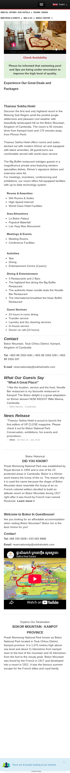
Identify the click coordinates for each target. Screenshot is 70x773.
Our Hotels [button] (24, 12)
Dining (44, 12)
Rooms (36, 12)
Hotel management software (27, 51)
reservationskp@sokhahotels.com (34, 366)
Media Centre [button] (43, 18)
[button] (60, 4)
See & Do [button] (28, 18)
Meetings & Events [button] (10, 18)
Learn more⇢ (25, 500)
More (12, 440)
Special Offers (9, 12)
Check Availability (35, 57)
